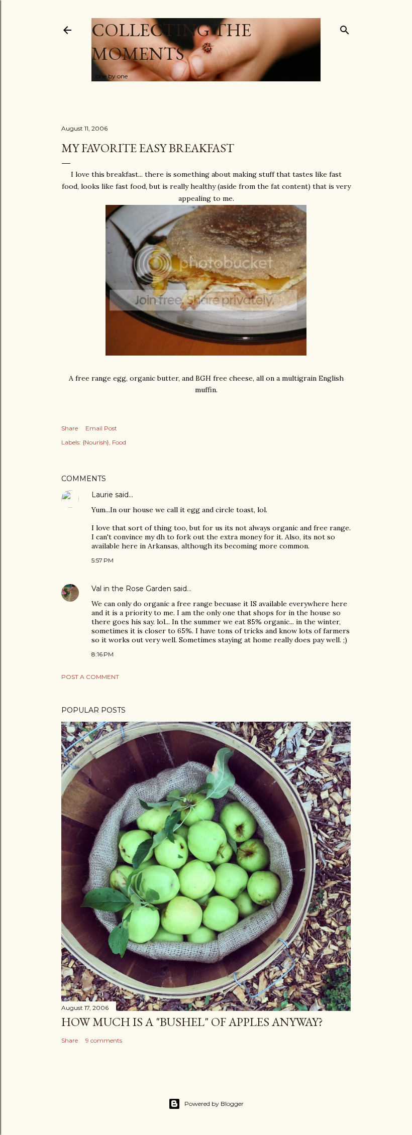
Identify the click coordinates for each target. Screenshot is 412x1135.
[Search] (345, 28)
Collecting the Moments (171, 41)
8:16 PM (102, 654)
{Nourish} (95, 442)
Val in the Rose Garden (131, 588)
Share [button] (69, 428)
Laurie (102, 494)
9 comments (103, 1040)
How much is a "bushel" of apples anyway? (192, 1022)
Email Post (101, 428)
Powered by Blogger (214, 1103)
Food (119, 442)
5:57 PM (102, 560)
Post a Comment (90, 676)
